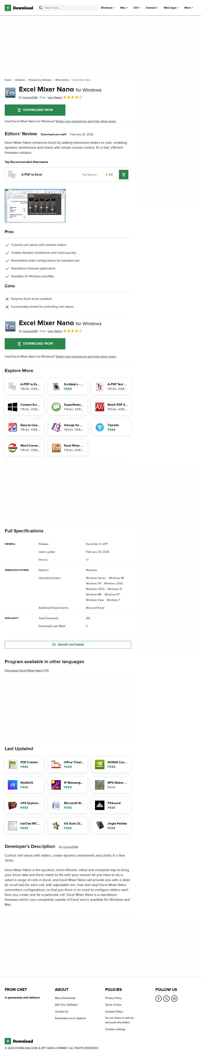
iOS (135, 7)
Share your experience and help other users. (86, 121)
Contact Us (61, 1011)
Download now (38, 110)
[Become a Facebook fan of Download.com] (158, 998)
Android (151, 7)
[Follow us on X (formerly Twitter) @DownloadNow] (166, 998)
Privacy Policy (113, 998)
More (187, 7)
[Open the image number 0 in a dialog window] (35, 206)
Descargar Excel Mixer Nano (24, 671)
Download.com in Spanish (70, 1018)
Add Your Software (66, 1004)
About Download (65, 998)
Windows (106, 7)
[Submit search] (41, 8)
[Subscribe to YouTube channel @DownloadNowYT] (174, 998)
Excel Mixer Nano (60, 89)
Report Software (71, 644)
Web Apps (170, 7)
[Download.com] (19, 8)
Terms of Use (113, 1004)
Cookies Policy (114, 1011)
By (28, 97)
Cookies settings (115, 1029)
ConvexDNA (70, 847)
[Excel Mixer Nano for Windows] (10, 92)
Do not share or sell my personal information (119, 1020)
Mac (123, 7)
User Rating (55, 97)
